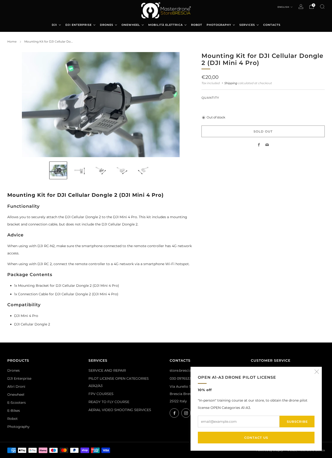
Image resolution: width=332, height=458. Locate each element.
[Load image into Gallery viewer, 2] (79, 170)
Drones (13, 370)
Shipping (230, 83)
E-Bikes (13, 410)
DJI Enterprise (19, 378)
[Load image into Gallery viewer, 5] (143, 170)
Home (12, 41)
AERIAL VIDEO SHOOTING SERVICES (119, 410)
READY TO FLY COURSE (108, 402)
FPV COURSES (101, 394)
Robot (12, 418)
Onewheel (15, 394)
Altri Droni (16, 386)
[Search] (322, 6)
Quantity (210, 97)
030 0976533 (180, 378)
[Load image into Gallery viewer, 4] (122, 170)
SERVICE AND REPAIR (107, 370)
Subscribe (297, 421)
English (284, 7)
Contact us (256, 438)
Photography (18, 426)
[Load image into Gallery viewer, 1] (58, 170)
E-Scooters (16, 402)
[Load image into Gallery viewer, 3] (101, 170)
